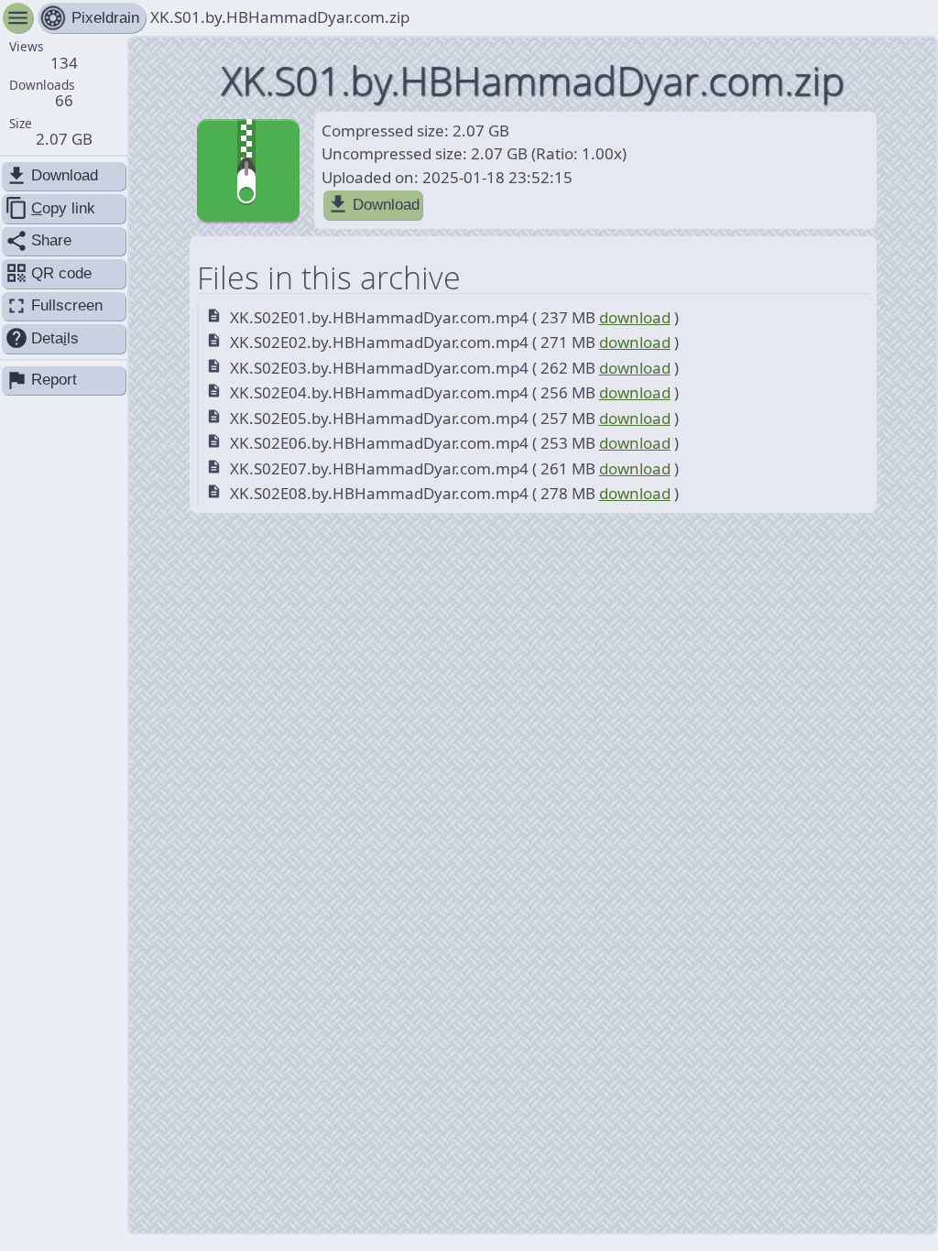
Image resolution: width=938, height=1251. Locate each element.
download (635, 317)
